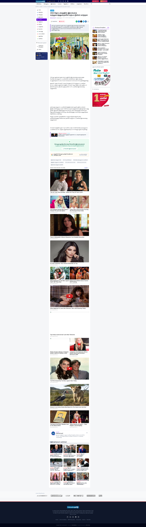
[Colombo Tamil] (91, 496)
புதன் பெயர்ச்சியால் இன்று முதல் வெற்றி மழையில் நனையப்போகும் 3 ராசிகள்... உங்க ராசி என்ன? (102, 53)
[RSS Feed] (78, 517)
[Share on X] (81, 21)
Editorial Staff (53, 18)
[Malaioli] (56, 496)
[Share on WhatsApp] (77, 21)
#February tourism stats (81, 162)
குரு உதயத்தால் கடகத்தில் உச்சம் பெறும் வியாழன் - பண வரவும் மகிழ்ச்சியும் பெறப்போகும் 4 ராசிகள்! (103, 49)
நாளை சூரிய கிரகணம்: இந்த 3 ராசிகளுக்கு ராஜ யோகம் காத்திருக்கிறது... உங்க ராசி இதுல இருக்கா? (103, 40)
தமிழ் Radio (96, 1)
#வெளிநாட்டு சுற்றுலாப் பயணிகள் (80, 160)
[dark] (109, 1)
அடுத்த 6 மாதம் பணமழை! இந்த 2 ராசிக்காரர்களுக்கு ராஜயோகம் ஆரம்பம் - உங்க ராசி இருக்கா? (103, 35)
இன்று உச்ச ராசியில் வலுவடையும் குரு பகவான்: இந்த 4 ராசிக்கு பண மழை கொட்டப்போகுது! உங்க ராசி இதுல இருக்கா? (103, 58)
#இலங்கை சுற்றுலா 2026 (56, 160)
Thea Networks (74, 525)
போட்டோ (89, 519)
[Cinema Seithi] (100, 496)
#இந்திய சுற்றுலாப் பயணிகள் (57, 162)
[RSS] (87, 433)
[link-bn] (102, 76)
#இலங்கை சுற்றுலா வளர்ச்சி (57, 164)
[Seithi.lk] (67, 496)
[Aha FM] (42, 496)
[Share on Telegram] (83, 21)
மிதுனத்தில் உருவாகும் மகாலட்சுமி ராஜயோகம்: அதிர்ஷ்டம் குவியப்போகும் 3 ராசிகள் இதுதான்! (103, 62)
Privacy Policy (78, 519)
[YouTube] (76, 517)
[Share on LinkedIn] (86, 21)
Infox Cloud (88, 525)
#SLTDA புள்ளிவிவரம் (67, 160)
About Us (84, 519)
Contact (56, 519)
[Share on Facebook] (79, 21)
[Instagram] (73, 517)
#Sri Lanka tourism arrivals (70, 162)
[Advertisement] (81, 69)
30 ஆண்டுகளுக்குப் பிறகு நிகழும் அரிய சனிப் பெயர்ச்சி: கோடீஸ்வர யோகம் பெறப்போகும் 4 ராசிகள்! (103, 31)
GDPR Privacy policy (71, 519)
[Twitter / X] (70, 517)
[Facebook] (67, 517)
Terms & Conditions (63, 519)
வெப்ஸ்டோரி (104, 1)
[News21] (78, 496)
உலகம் (41, 6)
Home (38, 6)
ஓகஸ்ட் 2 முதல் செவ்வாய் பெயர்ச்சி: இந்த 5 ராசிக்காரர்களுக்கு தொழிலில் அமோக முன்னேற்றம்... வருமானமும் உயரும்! (103, 44)
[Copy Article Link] (88, 21)
